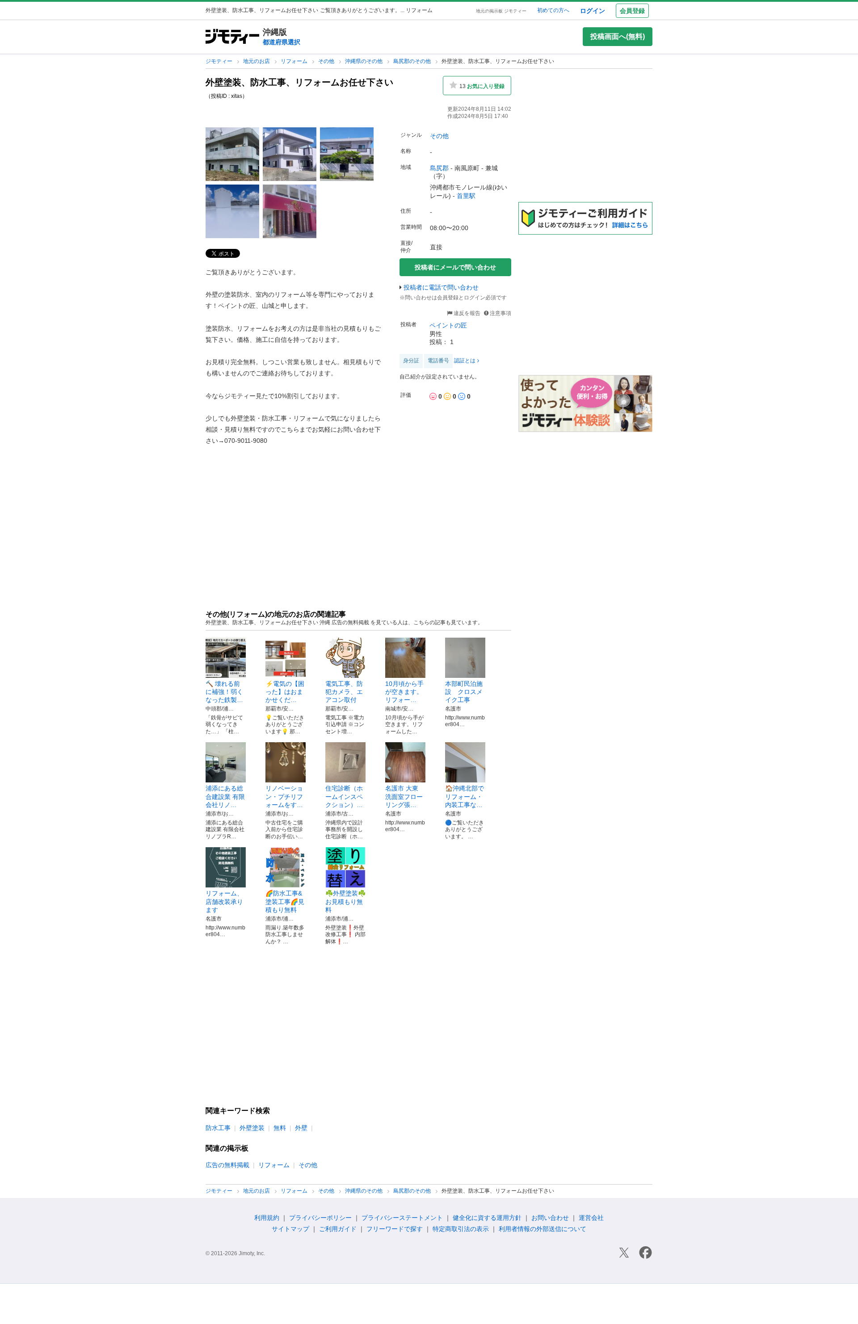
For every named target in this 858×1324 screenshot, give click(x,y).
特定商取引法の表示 (461, 1228)
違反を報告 (466, 313)
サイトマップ (290, 1228)
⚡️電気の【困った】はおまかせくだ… (284, 691)
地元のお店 (257, 61)
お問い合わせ (550, 1217)
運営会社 (591, 1217)
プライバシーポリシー (320, 1217)
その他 (327, 61)
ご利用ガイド (338, 1228)
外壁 (301, 1127)
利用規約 (266, 1217)
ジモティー (220, 61)
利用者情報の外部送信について (542, 1228)
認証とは (464, 360)
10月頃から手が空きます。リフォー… (404, 691)
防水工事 (218, 1127)
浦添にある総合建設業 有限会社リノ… (225, 796)
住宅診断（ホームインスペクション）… (344, 796)
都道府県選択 (281, 42)
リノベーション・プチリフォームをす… (284, 796)
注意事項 (500, 313)
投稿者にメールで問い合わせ (455, 267)
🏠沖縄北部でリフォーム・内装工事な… (464, 796)
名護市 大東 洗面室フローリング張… (404, 796)
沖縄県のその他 (364, 61)
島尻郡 (439, 168)
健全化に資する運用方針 (487, 1217)
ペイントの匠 (448, 325)
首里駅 (466, 195)
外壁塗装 (252, 1127)
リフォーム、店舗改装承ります (224, 901)
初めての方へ (553, 10)
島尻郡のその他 (412, 61)
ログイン (592, 10)
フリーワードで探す (394, 1228)
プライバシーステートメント (402, 1217)
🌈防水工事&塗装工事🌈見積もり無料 (284, 901)
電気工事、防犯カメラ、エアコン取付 (344, 691)
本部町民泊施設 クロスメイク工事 (464, 691)
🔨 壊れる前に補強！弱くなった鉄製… (224, 691)
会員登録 (632, 10)
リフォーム (295, 61)
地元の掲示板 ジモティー (501, 10)
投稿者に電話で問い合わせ (441, 287)
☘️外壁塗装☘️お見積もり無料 (345, 901)
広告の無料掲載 (227, 1164)
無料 (279, 1127)
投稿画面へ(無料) (617, 36)
